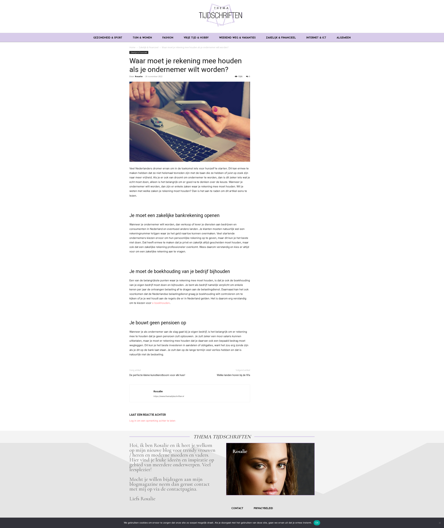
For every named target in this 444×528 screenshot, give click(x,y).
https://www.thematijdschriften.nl (168, 396)
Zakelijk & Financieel (149, 47)
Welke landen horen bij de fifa (233, 375)
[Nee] (439, 523)
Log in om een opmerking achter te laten (152, 420)
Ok (316, 522)
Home (132, 47)
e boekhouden (161, 303)
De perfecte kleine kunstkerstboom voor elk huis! (157, 375)
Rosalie (139, 76)
